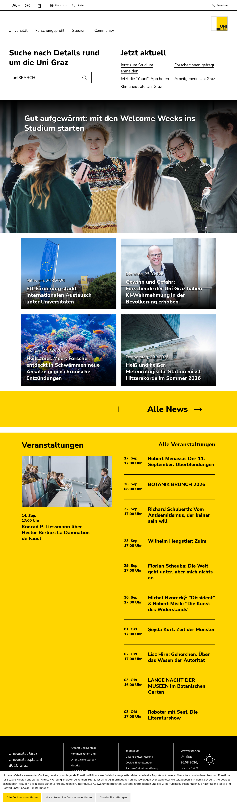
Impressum (132, 751)
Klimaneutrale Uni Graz (141, 86)
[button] (15, 5)
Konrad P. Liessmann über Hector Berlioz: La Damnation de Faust (56, 532)
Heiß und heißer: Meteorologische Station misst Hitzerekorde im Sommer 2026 (163, 372)
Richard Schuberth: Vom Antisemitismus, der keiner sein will (179, 515)
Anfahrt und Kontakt (83, 748)
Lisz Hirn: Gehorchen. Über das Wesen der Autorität (179, 657)
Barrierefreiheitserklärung (141, 768)
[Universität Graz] (219, 24)
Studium (79, 30)
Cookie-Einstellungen (139, 763)
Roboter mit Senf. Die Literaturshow (173, 715)
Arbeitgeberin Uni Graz (194, 78)
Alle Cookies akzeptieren (22, 797)
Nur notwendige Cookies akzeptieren (69, 797)
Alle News (167, 409)
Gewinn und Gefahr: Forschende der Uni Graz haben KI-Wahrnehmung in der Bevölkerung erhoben (164, 291)
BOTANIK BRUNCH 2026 (176, 484)
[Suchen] (84, 78)
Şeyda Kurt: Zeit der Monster (181, 629)
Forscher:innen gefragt (194, 65)
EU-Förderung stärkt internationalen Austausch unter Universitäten (59, 295)
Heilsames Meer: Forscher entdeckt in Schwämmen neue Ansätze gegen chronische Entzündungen (63, 368)
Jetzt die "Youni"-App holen (145, 78)
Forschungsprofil (49, 30)
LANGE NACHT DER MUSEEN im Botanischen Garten (176, 686)
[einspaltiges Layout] (41, 5)
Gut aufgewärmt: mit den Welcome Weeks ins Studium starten (109, 123)
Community (104, 30)
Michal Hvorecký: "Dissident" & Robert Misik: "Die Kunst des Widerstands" (181, 603)
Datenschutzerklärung (139, 757)
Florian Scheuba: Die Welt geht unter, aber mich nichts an (180, 572)
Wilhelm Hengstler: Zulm (177, 541)
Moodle (75, 765)
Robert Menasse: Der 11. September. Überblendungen (181, 461)
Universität (18, 30)
